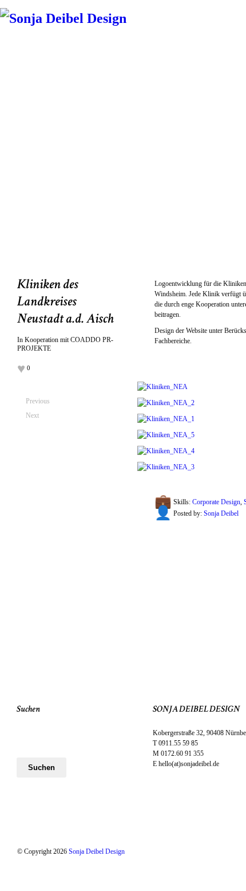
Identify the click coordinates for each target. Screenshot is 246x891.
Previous (30, 401)
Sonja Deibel (221, 513)
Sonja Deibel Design (97, 851)
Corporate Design (216, 502)
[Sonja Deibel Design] (63, 18)
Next (30, 415)
